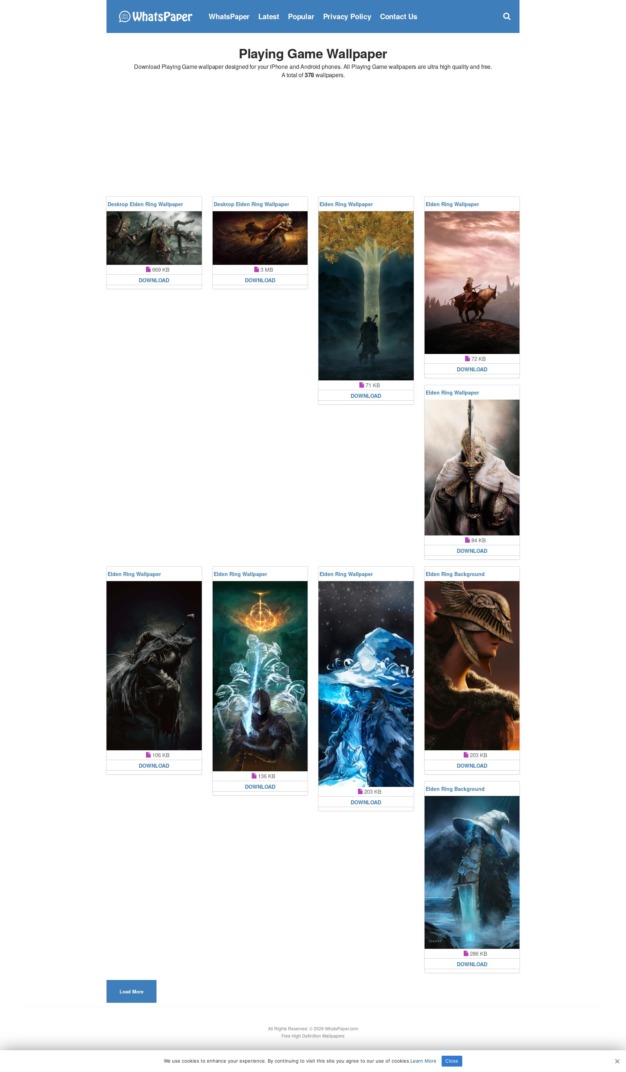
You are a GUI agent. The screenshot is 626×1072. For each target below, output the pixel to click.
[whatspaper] (155, 15)
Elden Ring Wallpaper (346, 204)
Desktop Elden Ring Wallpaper (145, 204)
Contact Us (398, 16)
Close (451, 1061)
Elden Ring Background (455, 573)
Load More (131, 991)
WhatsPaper (229, 16)
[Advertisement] (313, 138)
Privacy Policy (347, 16)
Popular (301, 16)
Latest (268, 16)
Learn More (423, 1061)
